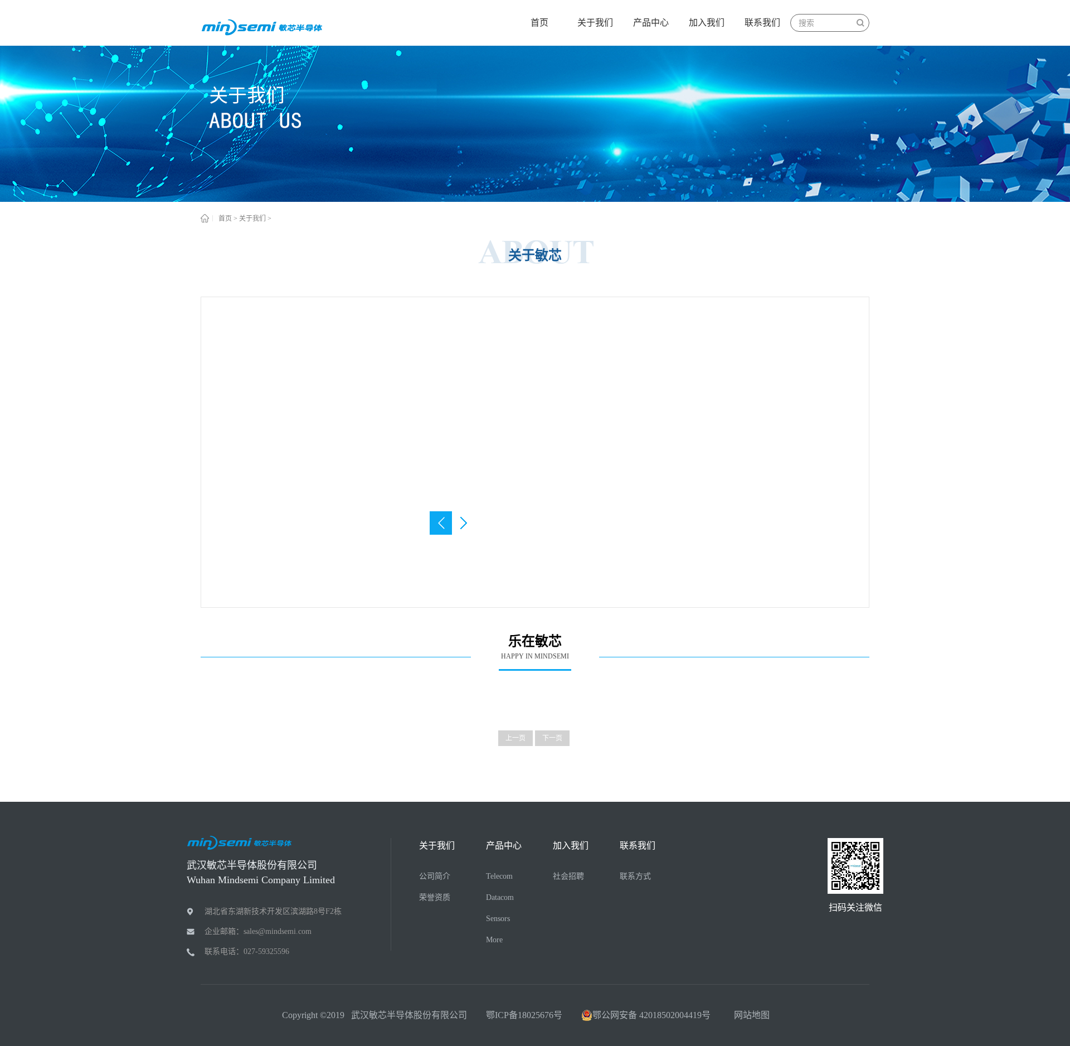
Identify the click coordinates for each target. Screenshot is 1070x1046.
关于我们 (252, 218)
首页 (539, 22)
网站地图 (749, 1015)
